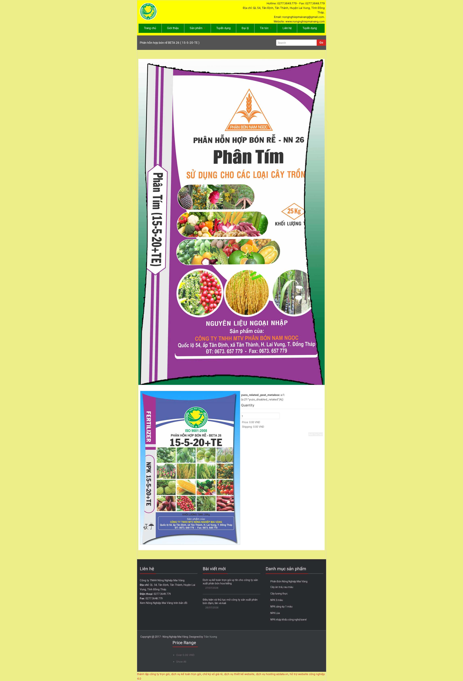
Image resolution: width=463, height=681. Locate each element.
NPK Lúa (275, 613)
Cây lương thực (279, 593)
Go (321, 42)
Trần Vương (210, 636)
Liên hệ (287, 28)
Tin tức (264, 28)
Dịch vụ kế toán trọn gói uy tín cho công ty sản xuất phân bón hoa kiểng (230, 581)
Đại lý (245, 28)
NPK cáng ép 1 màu (281, 606)
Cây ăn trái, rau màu (281, 587)
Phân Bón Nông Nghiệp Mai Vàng (288, 581)
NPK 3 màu (276, 600)
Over (185, 654)
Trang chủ (150, 28)
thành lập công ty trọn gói (153, 674)
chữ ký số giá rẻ (213, 674)
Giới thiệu (173, 28)
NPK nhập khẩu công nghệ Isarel (288, 619)
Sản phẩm (196, 28)
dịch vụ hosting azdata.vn (272, 674)
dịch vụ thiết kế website (239, 674)
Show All (181, 661)
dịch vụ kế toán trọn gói (186, 674)
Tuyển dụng (223, 28)
